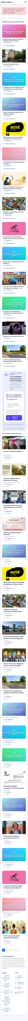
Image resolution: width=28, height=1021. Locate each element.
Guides (4, 973)
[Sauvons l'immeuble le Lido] (14, 60)
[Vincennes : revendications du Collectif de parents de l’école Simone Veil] (14, 308)
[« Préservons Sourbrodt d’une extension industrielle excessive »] (14, 356)
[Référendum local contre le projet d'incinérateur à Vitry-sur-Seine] (14, 133)
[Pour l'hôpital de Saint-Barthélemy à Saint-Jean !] (14, 158)
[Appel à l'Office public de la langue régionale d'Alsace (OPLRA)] (14, 35)
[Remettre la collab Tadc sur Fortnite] (14, 332)
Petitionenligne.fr (6, 2)
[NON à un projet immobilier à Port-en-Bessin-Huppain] (14, 109)
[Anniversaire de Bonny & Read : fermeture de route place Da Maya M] (14, 233)
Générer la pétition (15, 417)
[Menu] (25, 2)
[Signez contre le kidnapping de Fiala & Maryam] (14, 258)
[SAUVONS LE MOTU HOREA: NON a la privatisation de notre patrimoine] (14, 84)
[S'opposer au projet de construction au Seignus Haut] (14, 208)
